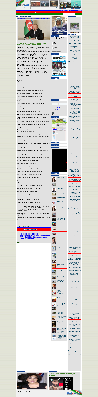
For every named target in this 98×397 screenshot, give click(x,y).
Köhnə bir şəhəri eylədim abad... (74, 186)
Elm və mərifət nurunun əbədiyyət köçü (61, 285)
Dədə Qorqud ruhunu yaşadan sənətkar (74, 325)
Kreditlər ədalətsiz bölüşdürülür (75, 270)
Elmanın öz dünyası (61, 201)
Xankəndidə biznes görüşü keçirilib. (60, 281)
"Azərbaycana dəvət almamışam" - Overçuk (75, 7)
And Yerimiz (63, 6)
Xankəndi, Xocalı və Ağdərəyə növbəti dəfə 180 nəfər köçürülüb (74, 259)
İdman (54, 43)
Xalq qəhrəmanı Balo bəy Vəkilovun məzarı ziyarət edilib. (75, 278)
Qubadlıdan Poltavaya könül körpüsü (74, 235)
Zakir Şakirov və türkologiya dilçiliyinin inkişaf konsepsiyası (75, 359)
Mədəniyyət (55, 49)
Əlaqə (23, 7)
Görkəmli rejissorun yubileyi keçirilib (74, 336)
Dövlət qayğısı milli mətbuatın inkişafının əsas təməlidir (61, 253)
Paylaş (18, 222)
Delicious (36, 229)
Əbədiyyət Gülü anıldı (74, 281)
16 (65, 109)
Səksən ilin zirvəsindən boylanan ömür (74, 62)
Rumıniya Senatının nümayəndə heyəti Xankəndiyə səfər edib (61, 234)
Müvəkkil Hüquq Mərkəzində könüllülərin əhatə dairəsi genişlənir (74, 239)
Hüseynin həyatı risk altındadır (75, 267)
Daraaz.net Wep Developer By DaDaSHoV (32, 392)
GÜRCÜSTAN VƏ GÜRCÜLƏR (54, 7)
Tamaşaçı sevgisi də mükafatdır (74, 284)
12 (57, 109)
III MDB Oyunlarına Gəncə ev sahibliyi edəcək (29, 233)
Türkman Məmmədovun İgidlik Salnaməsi (75, 248)
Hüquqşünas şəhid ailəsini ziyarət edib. (75, 134)
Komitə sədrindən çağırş (74, 40)
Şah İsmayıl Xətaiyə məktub (74, 54)
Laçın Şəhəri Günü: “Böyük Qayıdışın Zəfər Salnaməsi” (61, 308)
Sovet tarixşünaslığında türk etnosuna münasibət (74, 80)
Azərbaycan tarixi (56, 41)
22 (63, 111)
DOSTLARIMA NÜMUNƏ (35, 7)
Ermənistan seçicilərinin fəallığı (75, 362)
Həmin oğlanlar (60, 188)
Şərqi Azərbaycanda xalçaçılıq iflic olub (61, 198)
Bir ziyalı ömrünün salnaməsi (60, 213)
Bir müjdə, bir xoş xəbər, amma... (74, 47)
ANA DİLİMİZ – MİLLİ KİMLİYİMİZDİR (61, 261)
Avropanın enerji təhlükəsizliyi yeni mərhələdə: (60, 207)
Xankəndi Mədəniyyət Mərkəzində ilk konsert (74, 295)
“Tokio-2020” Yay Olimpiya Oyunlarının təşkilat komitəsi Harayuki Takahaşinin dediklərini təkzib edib (33, 238)
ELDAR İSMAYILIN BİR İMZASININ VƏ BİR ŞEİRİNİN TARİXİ (75, 367)
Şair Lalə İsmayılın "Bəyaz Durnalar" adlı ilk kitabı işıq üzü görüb (75, 129)
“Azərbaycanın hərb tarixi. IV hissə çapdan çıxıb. (62, 317)
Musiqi (54, 44)
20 (59, 111)
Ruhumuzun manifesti (61, 237)
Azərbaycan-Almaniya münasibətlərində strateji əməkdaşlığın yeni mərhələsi (61, 337)
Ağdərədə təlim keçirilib (74, 231)
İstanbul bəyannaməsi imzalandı (74, 347)
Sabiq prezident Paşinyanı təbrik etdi (74, 355)
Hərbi (54, 42)
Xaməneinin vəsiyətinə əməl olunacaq (74, 314)
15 (63, 109)
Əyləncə (55, 47)
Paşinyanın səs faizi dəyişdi (74, 328)
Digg (32, 229)
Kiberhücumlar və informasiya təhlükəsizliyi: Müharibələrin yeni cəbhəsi (60, 179)
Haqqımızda (26, 7)
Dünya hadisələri (56, 46)
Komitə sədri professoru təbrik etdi (74, 121)
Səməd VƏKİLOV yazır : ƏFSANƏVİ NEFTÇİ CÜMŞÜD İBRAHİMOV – (75, 263)
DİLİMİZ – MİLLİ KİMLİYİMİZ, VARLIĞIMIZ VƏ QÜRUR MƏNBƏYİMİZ (62, 292)
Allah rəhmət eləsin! (75, 287)
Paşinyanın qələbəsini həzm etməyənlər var (74, 332)
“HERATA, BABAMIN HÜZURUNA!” (75, 58)
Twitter (26, 229)
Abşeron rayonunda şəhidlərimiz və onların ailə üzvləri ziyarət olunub (75, 157)
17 (52, 111)
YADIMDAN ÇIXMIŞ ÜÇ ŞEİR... (74, 65)
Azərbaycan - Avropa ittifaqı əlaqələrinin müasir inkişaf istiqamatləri (74, 213)
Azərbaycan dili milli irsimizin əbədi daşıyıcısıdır (61, 304)
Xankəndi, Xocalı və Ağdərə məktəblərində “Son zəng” (74, 318)
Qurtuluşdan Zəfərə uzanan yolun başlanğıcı (74, 304)
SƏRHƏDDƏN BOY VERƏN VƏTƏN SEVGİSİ (74, 51)
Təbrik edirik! (59, 222)
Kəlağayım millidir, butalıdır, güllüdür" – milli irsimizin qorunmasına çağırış (62, 229)
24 (52, 112)
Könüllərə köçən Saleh (74, 310)
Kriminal (54, 48)
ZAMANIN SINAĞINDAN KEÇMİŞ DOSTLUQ (45, 7)
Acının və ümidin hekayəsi (60, 265)
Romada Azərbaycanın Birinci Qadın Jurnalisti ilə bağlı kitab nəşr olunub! (74, 221)
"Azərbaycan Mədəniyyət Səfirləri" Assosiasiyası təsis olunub (74, 226)
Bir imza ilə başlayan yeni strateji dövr (75, 300)
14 (61, 109)
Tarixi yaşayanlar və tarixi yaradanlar (75, 291)
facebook (24, 229)
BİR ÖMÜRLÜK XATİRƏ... (75, 307)
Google (30, 229)
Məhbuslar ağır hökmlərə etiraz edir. (75, 244)
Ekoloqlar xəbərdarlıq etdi (62, 193)
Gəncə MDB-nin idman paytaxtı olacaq (27, 236)
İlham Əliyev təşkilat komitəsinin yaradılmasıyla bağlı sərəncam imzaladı (35, 235)
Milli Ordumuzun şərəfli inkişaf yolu (75, 252)
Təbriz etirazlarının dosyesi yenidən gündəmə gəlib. (74, 344)
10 (52, 109)
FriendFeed (34, 229)
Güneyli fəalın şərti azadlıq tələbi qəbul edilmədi (74, 351)
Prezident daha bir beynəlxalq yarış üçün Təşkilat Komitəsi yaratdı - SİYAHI (33, 18)
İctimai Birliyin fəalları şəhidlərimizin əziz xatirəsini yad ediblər (61, 271)
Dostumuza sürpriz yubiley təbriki (61, 10)
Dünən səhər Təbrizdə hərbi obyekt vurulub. (74, 340)
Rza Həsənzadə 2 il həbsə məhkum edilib (61, 219)
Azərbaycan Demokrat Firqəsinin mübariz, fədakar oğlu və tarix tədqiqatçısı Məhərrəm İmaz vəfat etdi (61, 330)
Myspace (28, 229)
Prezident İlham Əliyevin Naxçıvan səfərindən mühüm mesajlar (74, 87)
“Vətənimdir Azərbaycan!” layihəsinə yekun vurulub (75, 274)
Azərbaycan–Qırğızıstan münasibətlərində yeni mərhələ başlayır (75, 104)
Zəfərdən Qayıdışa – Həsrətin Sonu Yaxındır (61, 313)
